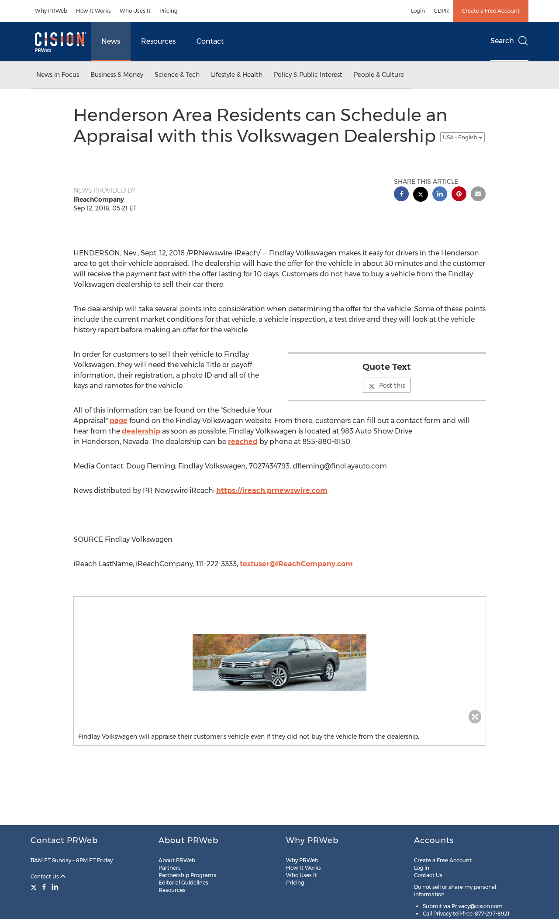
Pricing (168, 10)
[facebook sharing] (401, 194)
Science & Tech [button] (177, 75)
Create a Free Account (491, 10)
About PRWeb (177, 860)
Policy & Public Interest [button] (308, 75)
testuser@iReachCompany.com (296, 564)
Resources (158, 41)
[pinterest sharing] (459, 194)
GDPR (441, 10)
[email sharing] (478, 194)
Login (418, 10)
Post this (392, 385)
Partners (170, 867)
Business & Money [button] (116, 75)
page (119, 420)
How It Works (93, 10)
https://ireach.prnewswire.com (272, 490)
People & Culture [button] (379, 75)
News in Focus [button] (57, 75)
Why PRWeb (51, 10)
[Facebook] (44, 886)
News (110, 41)
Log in (421, 867)
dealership (141, 431)
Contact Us (45, 876)
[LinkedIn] (55, 886)
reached (243, 441)
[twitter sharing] (420, 195)
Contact (210, 41)
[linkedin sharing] (439, 194)
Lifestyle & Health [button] (236, 75)
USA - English (461, 137)
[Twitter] (35, 886)
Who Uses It (135, 10)
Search (502, 41)
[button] (280, 662)
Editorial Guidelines (183, 882)
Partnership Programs (187, 875)
